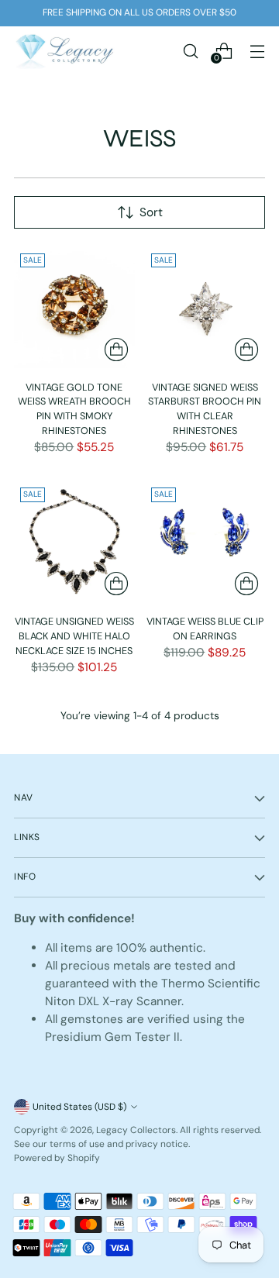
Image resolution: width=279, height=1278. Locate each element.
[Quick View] (116, 349)
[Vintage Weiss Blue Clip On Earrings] (205, 541)
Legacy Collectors (136, 1130)
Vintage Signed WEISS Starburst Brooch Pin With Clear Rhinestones (204, 409)
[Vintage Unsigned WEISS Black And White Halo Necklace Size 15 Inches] (74, 541)
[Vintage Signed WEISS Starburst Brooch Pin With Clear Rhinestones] (205, 307)
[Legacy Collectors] (64, 51)
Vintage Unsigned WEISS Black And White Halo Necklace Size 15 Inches (74, 636)
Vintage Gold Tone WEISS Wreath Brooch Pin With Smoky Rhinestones (74, 409)
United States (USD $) (79, 1107)
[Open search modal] (190, 51)
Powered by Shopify (57, 1158)
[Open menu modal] (257, 51)
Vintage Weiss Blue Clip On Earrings (205, 628)
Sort (151, 212)
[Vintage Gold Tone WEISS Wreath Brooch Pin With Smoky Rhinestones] (74, 307)
